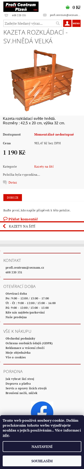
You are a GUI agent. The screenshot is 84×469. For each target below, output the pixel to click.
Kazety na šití (44, 166)
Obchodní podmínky (20, 338)
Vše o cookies (16, 357)
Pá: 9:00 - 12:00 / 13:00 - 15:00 (27, 308)
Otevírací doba (16, 293)
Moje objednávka (18, 353)
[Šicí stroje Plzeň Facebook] (42, 412)
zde (6, 435)
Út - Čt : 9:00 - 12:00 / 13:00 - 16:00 (31, 303)
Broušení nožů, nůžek (21, 393)
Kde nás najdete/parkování (25, 312)
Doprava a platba (18, 383)
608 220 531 (14, 272)
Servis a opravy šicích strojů (26, 388)
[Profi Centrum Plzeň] (21, 6)
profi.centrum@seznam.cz (25, 267)
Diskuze (12, 197)
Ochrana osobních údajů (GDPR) (29, 343)
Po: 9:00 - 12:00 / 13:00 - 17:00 (27, 298)
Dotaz (13, 182)
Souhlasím (42, 460)
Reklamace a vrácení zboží (25, 348)
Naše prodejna (16, 317)
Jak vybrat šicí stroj (20, 379)
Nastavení (42, 446)
